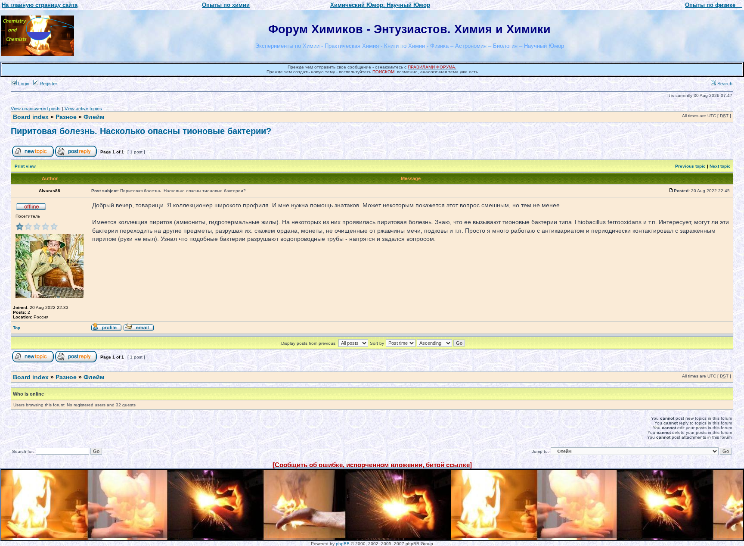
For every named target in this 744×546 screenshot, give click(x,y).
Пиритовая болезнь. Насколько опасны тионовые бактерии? (141, 131)
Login (23, 83)
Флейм (94, 116)
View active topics (83, 108)
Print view (25, 166)
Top (16, 327)
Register (47, 83)
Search (724, 83)
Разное (66, 116)
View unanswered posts (36, 108)
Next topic (720, 166)
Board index (31, 116)
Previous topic (690, 166)
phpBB (343, 543)
